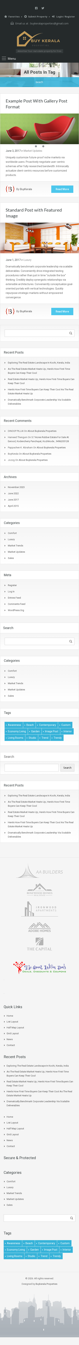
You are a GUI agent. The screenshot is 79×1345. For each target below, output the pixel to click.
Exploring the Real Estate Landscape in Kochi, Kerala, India (39, 362)
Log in (11, 591)
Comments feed (16, 604)
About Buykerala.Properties (42, 431)
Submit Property (37, 16)
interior (68, 731)
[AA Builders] (39, 870)
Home (10, 1015)
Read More (62, 189)
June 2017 (13, 499)
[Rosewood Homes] (39, 889)
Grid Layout (13, 1033)
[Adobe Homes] (39, 926)
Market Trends (15, 545)
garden (35, 731)
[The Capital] (39, 943)
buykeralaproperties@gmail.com (49, 23)
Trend (45, 737)
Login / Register (65, 16)
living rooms (15, 737)
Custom (66, 724)
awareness (14, 724)
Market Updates (33, 150)
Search (9, 757)
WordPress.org (16, 610)
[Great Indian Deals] (39, 967)
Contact (11, 1045)
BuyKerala (26, 189)
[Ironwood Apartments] (39, 908)
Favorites (14, 16)
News (10, 1039)
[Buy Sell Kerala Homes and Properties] (39, 38)
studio (32, 737)
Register (12, 585)
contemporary (47, 724)
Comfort (12, 533)
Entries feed (14, 597)
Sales (11, 558)
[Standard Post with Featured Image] (39, 237)
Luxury (27, 259)
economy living (17, 731)
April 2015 (13, 506)
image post (51, 731)
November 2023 (16, 487)
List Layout (12, 1021)
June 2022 (13, 493)
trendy (58, 737)
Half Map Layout (15, 1027)
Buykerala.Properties (46, 1284)
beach (30, 724)
